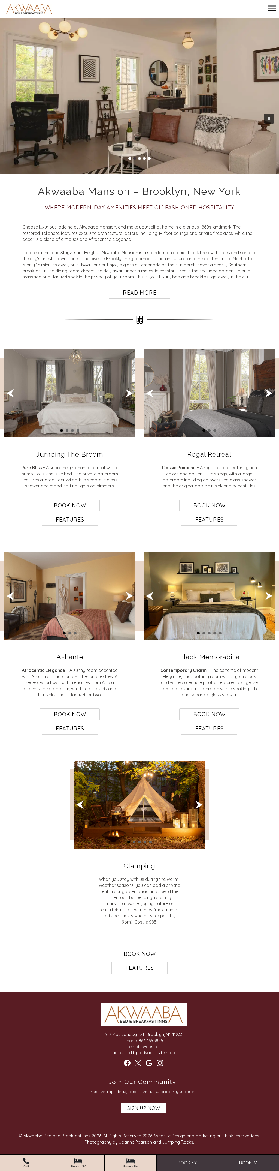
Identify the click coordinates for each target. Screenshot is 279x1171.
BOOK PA (248, 1163)
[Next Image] (129, 393)
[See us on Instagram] (160, 1063)
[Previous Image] (10, 393)
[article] (70, 438)
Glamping (139, 866)
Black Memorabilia (209, 657)
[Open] (272, 8)
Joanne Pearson (135, 1142)
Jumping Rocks (177, 1142)
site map (166, 1052)
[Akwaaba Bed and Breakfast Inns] (29, 10)
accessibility (124, 1052)
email (134, 1046)
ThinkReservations (241, 1136)
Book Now (70, 505)
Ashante (69, 657)
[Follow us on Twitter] (138, 1063)
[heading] (139, 199)
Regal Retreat (209, 454)
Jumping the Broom (69, 454)
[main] (139, 261)
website (150, 1046)
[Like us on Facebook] (127, 1063)
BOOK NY (187, 1163)
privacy (147, 1052)
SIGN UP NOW (143, 1108)
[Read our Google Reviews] (149, 1063)
